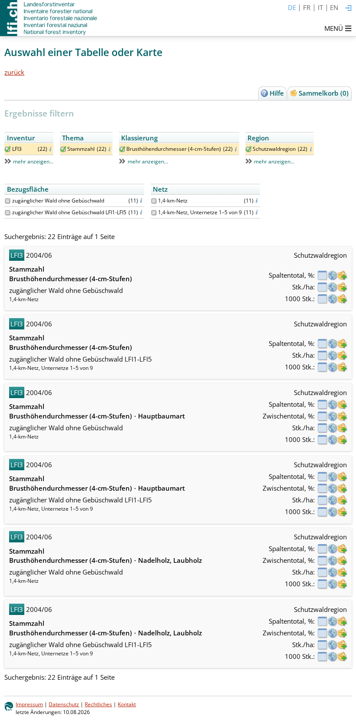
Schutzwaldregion (274, 149)
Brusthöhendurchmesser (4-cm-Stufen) (173, 149)
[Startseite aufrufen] (49, 18)
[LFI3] (7, 149)
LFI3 (17, 149)
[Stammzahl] (63, 149)
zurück (14, 72)
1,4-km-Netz (173, 200)
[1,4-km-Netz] (154, 201)
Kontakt (127, 704)
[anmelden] (348, 8)
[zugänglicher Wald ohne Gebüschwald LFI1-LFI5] (7, 212)
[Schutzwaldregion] (248, 149)
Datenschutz (64, 704)
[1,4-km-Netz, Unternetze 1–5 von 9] (154, 212)
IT (320, 7)
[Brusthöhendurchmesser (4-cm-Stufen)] (122, 149)
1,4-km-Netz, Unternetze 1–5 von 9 (200, 212)
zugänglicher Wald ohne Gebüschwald (58, 200)
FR (306, 7)
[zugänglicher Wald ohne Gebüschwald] (7, 201)
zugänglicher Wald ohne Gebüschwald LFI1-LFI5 (69, 212)
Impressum (29, 704)
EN (334, 7)
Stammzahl (81, 149)
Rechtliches (98, 704)
